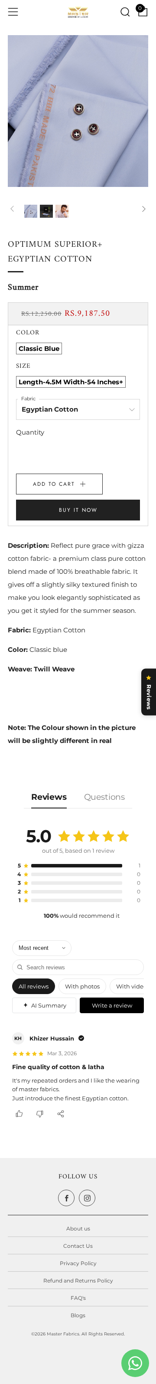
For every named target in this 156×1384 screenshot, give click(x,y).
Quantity (30, 432)
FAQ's (78, 1298)
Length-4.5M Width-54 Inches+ (71, 382)
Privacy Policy (78, 1263)
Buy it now (78, 510)
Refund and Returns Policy (78, 1280)
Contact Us (78, 1246)
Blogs (78, 1315)
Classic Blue (39, 348)
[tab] (26, 207)
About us (78, 1228)
